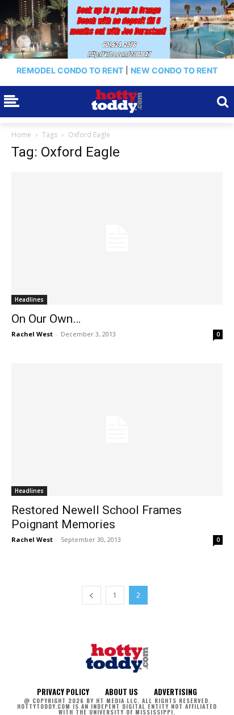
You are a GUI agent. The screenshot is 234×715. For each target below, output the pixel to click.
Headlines (29, 299)
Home (21, 134)
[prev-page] (91, 595)
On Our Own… (46, 319)
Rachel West (32, 334)
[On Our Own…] (117, 238)
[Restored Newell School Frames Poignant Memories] (117, 429)
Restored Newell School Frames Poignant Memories (96, 517)
